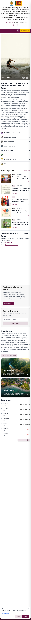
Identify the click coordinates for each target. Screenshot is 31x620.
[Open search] (18, 30)
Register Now (7, 303)
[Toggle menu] (2, 30)
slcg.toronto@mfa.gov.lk (11, 245)
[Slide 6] (9, 77)
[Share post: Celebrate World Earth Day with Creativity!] (29, 216)
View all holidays (23, 440)
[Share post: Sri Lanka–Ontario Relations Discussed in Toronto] (29, 204)
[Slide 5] (8, 77)
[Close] (28, 608)
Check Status (15, 323)
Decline (18, 616)
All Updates (27, 170)
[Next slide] (27, 78)
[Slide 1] (2, 77)
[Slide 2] (3, 77)
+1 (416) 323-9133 (8, 242)
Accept (25, 616)
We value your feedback (8, 355)
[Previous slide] (23, 78)
